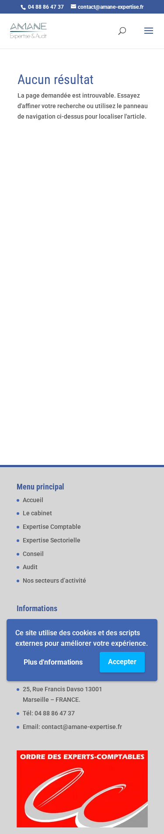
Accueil (33, 499)
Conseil (33, 553)
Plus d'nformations (53, 662)
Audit (30, 566)
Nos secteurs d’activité (54, 580)
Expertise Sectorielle (51, 540)
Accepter (122, 662)
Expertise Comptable (52, 526)
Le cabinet (37, 513)
